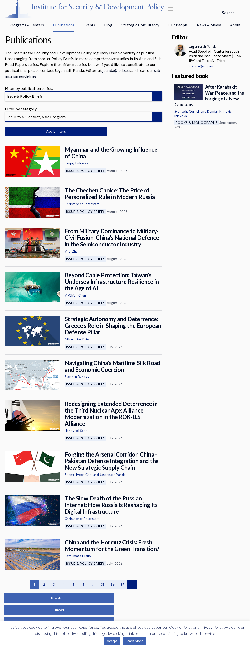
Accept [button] (112, 641)
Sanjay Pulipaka (76, 163)
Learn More (134, 641)
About (235, 25)
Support (59, 610)
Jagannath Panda (112, 475)
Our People (178, 25)
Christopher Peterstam (82, 204)
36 (113, 584)
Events (89, 25)
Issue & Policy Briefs (85, 171)
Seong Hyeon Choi (78, 475)
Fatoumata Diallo (78, 556)
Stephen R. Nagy (77, 377)
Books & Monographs (197, 123)
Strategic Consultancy (140, 25)
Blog (108, 25)
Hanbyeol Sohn (76, 431)
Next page (132, 584)
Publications (63, 25)
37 (122, 584)
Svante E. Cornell (187, 111)
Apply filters (56, 131)
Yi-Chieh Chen (75, 295)
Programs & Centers (26, 25)
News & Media (209, 25)
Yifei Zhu (71, 251)
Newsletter (59, 598)
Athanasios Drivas (78, 339)
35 (103, 584)
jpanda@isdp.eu (116, 70)
